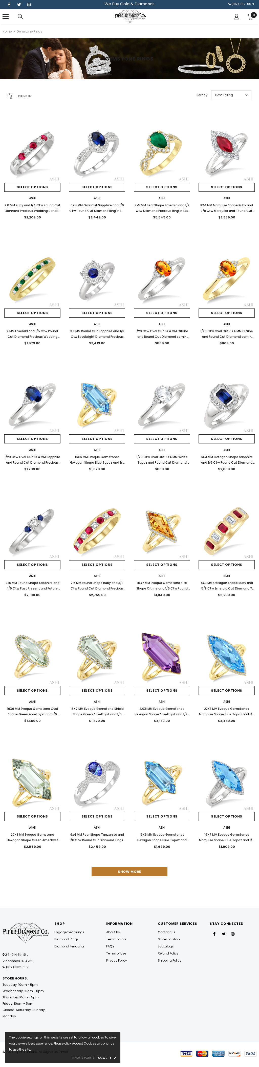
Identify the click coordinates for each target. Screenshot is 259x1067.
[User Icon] (236, 16)
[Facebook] (9, 4)
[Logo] (130, 16)
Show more (129, 871)
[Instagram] (29, 4)
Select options (32, 187)
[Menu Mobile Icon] (6, 17)
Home (7, 31)
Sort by (202, 95)
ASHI (32, 198)
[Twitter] (19, 4)
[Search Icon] (20, 16)
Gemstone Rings (29, 31)
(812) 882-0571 (242, 4)
